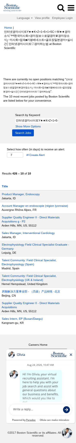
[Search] (61, 7)
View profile (42, 17)
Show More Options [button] (28, 126)
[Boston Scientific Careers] (11, 8)
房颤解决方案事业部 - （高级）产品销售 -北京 (31, 291)
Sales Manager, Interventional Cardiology (28, 233)
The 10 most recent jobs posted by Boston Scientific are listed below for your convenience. (36, 98)
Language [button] (24, 17)
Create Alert (37, 155)
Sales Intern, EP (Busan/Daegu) (22, 318)
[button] (71, 8)
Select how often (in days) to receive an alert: (36, 149)
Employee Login (62, 17)
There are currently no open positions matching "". (38, 85)
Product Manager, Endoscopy (21, 194)
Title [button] (5, 186)
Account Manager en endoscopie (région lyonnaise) (35, 205)
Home (8, 27)
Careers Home (38, 344)
